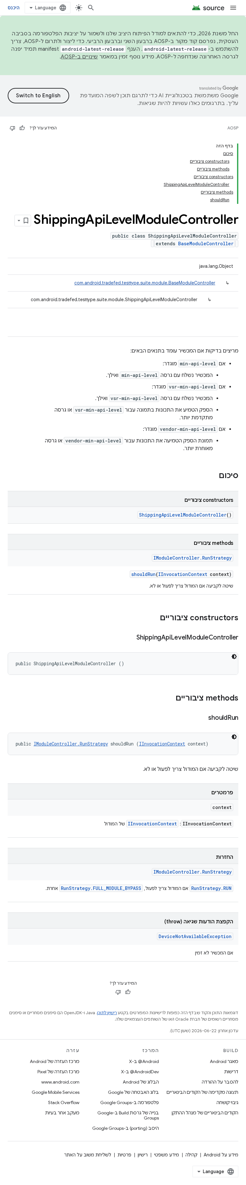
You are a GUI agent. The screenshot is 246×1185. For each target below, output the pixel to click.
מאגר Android (224, 1061)
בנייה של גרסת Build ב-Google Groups (128, 1115)
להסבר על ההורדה (220, 1082)
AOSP (232, 128)
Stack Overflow (63, 1102)
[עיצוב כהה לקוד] (234, 656)
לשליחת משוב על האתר (87, 1154)
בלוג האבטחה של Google (133, 1092)
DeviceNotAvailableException (195, 936)
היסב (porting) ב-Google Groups (125, 1128)
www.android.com (60, 1082)
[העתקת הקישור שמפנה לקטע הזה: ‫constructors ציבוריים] (153, 618)
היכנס (14, 8)
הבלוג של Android (141, 1082)
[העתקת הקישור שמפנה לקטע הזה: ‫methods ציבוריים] (169, 698)
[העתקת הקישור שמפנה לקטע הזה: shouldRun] (201, 718)
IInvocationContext (182, 574)
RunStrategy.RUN (211, 888)
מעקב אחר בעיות (62, 1113)
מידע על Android (221, 1154)
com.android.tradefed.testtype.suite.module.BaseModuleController (144, 283)
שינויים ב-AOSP (79, 57)
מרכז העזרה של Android (54, 1061)
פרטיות (124, 1154)
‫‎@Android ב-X (144, 1061)
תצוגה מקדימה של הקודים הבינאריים (202, 1092)
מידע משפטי (166, 1154)
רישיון (143, 1154)
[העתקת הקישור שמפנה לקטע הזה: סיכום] (212, 476)
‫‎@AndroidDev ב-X (140, 1072)
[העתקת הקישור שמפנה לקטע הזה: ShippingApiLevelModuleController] (130, 638)
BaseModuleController (206, 243)
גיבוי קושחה (227, 1102)
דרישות (231, 1072)
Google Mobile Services (55, 1092)
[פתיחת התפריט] (233, 7)
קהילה (191, 1154)
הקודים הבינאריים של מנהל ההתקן (205, 1113)
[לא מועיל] (12, 128)
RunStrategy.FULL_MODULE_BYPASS (101, 888)
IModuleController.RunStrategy (192, 558)
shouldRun (143, 574)
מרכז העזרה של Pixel (58, 1072)
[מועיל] (22, 128)
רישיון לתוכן (107, 1012)
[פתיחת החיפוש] (91, 8)
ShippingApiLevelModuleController (182, 515)
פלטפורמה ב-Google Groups (129, 1102)
